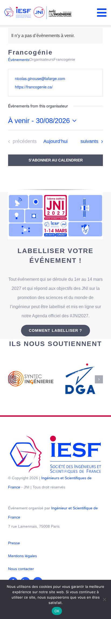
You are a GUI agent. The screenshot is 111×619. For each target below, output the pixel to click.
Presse (14, 520)
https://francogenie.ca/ (34, 86)
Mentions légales (22, 533)
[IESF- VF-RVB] (55, 414)
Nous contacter (21, 546)
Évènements (18, 59)
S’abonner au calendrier (56, 160)
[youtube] (38, 559)
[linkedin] (25, 559)
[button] (12, 368)
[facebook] (13, 559)
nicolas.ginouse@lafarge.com (40, 78)
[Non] (104, 599)
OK (57, 611)
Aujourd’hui (55, 141)
